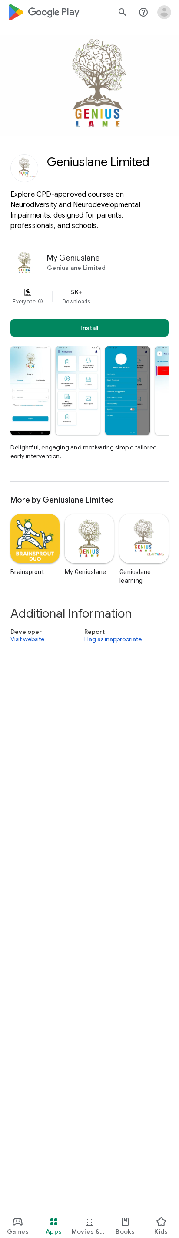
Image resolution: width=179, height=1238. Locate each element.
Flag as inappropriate (113, 639)
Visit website (27, 639)
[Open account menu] (164, 12)
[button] (40, 302)
